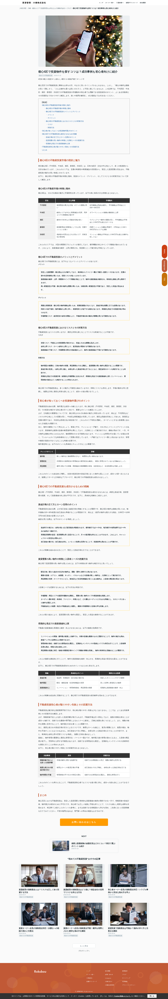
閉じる (152, 996)
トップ (101, 3)
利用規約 (125, 981)
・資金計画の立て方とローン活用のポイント (60, 137)
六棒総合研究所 (109, 985)
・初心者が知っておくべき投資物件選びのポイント (59, 131)
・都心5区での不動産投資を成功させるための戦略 (59, 134)
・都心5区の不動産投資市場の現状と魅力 (55, 105)
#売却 (40, 79)
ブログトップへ (84, 951)
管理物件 (125, 971)
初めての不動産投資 (45, 75)
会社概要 (143, 3)
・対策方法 (50, 127)
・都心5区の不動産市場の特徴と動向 (57, 108)
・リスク (49, 124)
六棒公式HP (108, 981)
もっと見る (84, 946)
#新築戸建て (72, 79)
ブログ (124, 974)
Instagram (108, 978)
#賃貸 (49, 79)
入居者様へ (120, 3)
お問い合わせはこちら (84, 822)
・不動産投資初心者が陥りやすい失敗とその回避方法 (60, 147)
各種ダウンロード (132, 3)
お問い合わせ (109, 974)
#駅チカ (64, 79)
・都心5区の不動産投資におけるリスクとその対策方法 (64, 121)
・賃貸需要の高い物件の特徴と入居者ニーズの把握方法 (64, 140)
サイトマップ (126, 978)
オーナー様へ (109, 3)
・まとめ (44, 150)
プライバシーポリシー (128, 985)
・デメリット (51, 118)
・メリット (50, 115)
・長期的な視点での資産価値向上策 (57, 143)
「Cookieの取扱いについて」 (122, 996)
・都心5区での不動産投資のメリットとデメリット (62, 111)
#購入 (45, 79)
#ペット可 (80, 79)
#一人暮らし (56, 79)
